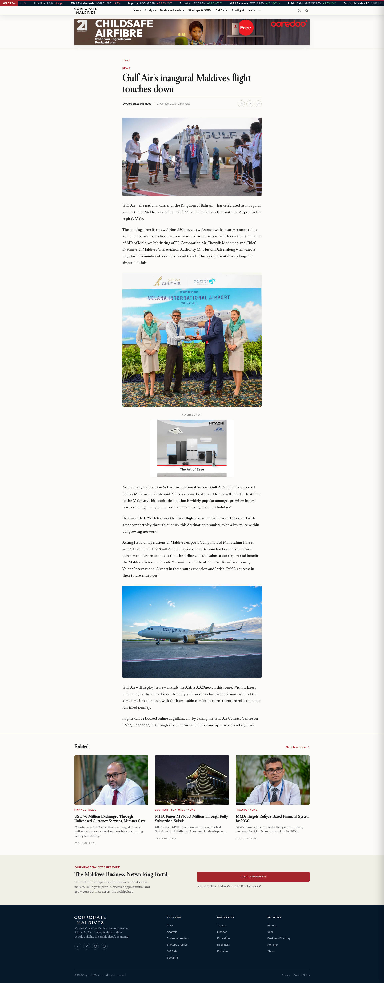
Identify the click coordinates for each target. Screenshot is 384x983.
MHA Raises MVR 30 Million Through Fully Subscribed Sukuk (191, 819)
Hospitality (223, 944)
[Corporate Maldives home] (85, 11)
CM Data (222, 10)
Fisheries (222, 951)
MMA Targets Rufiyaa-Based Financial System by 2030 (272, 819)
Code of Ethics (301, 975)
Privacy (286, 975)
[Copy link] (258, 103)
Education (223, 938)
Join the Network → (253, 876)
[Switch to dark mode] (299, 11)
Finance (222, 931)
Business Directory (278, 938)
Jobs (270, 931)
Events (271, 925)
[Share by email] (249, 103)
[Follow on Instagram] (95, 946)
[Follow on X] (86, 946)
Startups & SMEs (200, 10)
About (271, 951)
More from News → (298, 747)
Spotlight (237, 10)
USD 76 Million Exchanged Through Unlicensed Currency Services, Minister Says (109, 819)
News (137, 10)
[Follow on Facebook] (77, 946)
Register (272, 944)
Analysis (150, 10)
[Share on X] (241, 103)
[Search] (307, 11)
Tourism (222, 925)
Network (254, 10)
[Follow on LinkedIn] (104, 946)
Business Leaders (172, 10)
